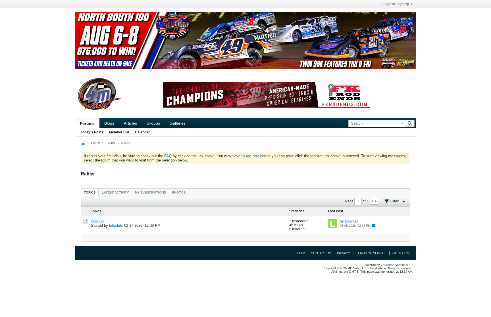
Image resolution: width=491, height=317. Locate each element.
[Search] (410, 123)
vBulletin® (387, 264)
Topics (89, 192)
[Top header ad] (245, 40)
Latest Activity (115, 192)
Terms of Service (371, 253)
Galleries (178, 123)
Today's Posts (92, 132)
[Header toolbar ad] (266, 95)
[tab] (90, 192)
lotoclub (97, 221)
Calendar (142, 132)
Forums (87, 123)
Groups (153, 123)
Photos (179, 192)
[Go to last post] (373, 225)
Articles (130, 123)
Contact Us (321, 253)
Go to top (401, 253)
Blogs (109, 123)
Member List (119, 132)
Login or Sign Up (395, 4)
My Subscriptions (150, 192)
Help (301, 253)
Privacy (343, 253)
